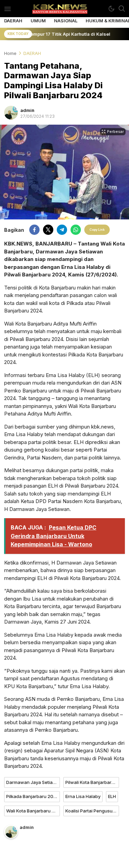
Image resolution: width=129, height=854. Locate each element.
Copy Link (97, 229)
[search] (122, 8)
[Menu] (7, 8)
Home (10, 53)
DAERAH (32, 53)
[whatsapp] (76, 230)
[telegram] (62, 230)
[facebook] (34, 230)
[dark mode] (111, 8)
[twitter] (48, 230)
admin (27, 110)
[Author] (11, 112)
